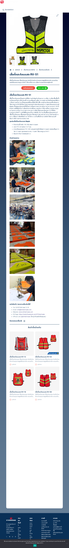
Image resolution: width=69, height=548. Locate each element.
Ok (35, 545)
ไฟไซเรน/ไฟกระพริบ (46, 534)
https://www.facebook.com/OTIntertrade (32, 314)
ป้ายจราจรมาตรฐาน (46, 530)
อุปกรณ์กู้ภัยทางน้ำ (57, 527)
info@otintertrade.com (24, 309)
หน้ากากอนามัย (56, 521)
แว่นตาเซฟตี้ (44, 523)
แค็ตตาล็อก (53, 2)
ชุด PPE (55, 523)
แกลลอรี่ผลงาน (42, 2)
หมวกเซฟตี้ (44, 521)
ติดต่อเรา (3, 5)
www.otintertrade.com (26, 312)
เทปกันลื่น (43, 525)
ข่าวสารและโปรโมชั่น (29, 2)
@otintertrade (26, 316)
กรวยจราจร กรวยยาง (31, 525)
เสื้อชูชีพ (55, 525)
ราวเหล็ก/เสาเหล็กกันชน (31, 539)
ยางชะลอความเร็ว (45, 532)
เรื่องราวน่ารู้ (61, 2)
